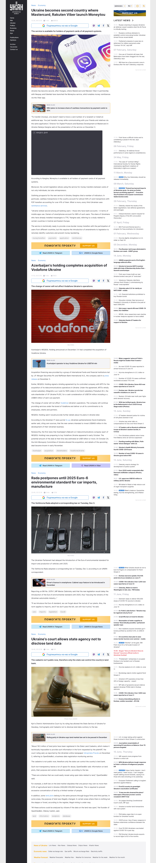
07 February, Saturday (125, 50)
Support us (130, 13)
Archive (12, 44)
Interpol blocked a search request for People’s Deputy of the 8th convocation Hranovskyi (129, 216)
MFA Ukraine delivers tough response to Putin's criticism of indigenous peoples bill (130, 764)
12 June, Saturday (123, 460)
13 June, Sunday (122, 411)
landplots (55, 816)
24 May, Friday (121, 157)
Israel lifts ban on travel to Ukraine (131, 617)
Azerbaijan (37, 451)
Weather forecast (41, 857)
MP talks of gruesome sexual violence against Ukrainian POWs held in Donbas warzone (129, 687)
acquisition (48, 451)
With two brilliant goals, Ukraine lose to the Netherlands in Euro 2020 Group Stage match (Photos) (129, 404)
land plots (50, 796)
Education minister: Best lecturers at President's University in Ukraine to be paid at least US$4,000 (129, 302)
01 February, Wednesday (126, 233)
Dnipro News (82, 845)
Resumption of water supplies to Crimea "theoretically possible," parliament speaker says (129, 623)
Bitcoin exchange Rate (81, 851)
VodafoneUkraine (77, 451)
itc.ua (68, 420)
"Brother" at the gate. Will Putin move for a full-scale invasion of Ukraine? (128, 645)
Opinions (13, 40)
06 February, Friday (124, 146)
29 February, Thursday (125, 201)
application (64, 238)
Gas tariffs (68, 851)
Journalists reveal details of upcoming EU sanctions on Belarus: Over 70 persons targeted (129, 745)
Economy (13, 28)
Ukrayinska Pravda (91, 753)
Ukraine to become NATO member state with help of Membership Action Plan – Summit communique (129, 268)
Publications (14, 37)
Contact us (14, 49)
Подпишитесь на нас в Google (62, 25)
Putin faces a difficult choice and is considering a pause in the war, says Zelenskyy (128, 140)
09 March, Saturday (124, 183)
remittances (77, 238)
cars (34, 612)
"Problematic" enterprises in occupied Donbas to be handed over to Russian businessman (129, 661)
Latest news (122, 20)
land (34, 816)
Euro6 (63, 612)
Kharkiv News (94, 845)
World (12, 31)
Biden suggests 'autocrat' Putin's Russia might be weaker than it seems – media (128, 360)
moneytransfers (39, 238)
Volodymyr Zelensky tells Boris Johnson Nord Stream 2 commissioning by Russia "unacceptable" (128, 282)
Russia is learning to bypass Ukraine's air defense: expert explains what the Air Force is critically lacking (130, 27)
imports (42, 612)
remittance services (39, 206)
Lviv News (52, 845)
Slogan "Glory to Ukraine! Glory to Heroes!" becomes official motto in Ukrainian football (128, 653)
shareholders (62, 451)
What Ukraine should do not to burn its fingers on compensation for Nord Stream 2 (130, 570)
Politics (12, 25)
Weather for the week (100, 857)
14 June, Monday (122, 255)
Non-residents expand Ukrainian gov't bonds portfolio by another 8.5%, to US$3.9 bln (129, 631)
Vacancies (13, 47)
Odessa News (72, 845)
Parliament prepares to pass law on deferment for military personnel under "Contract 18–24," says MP (128, 43)
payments (52, 238)
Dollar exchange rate (55, 851)
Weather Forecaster (56, 857)
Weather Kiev (69, 857)
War (11, 20)
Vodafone (64, 403)
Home (12, 18)
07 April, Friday (121, 222)
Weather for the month (117, 857)
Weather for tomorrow (83, 857)
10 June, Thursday (123, 752)
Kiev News (61, 845)
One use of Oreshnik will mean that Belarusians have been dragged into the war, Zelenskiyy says (129, 56)
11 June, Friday (121, 594)
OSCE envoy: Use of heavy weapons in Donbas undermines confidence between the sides (130, 822)
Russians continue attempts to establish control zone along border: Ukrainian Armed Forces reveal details (129, 35)
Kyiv (11, 33)
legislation (53, 612)
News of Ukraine (40, 845)
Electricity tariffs (96, 851)
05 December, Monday (125, 244)
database (66, 816)
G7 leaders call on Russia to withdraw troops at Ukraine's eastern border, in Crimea (130, 429)
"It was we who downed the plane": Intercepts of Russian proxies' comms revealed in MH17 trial (129, 795)
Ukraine (12, 23)
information (44, 816)
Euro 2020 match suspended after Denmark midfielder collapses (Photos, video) (129, 472)
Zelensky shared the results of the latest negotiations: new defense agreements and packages (129, 208)
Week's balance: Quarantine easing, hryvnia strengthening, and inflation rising (129, 492)
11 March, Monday (123, 172)
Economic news (40, 851)
